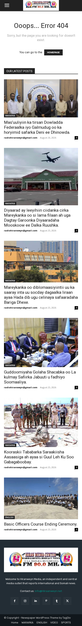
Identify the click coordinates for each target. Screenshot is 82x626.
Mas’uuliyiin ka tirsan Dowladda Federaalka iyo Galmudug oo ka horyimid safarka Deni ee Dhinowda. (37, 127)
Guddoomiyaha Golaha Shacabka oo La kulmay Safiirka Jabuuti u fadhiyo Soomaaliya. (40, 377)
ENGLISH (9, 517)
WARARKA (10, 115)
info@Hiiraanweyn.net (48, 591)
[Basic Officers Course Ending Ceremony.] (41, 498)
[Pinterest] (46, 601)
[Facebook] (14, 601)
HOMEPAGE (53, 52)
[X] (67, 601)
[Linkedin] (36, 601)
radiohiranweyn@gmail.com (20, 137)
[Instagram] (25, 601)
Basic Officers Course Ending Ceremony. (40, 524)
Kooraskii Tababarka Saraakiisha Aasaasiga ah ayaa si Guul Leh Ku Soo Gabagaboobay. (39, 457)
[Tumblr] (57, 601)
